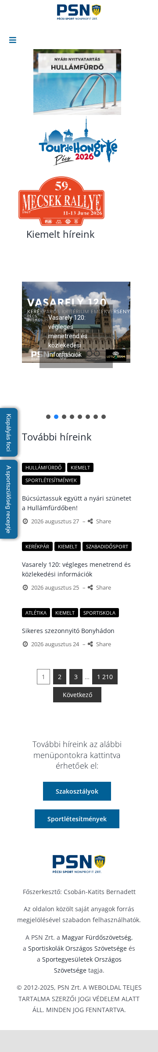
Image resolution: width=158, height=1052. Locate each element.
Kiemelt (80, 467)
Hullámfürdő (43, 467)
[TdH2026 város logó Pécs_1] (77, 141)
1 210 (105, 677)
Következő (77, 695)
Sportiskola (99, 612)
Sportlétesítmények (51, 480)
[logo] (79, 864)
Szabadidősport (107, 546)
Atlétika (36, 612)
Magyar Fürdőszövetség (96, 937)
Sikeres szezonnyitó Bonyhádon (68, 630)
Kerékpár (37, 546)
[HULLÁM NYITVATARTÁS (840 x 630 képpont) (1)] (77, 82)
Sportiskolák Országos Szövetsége (77, 948)
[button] (76, 322)
